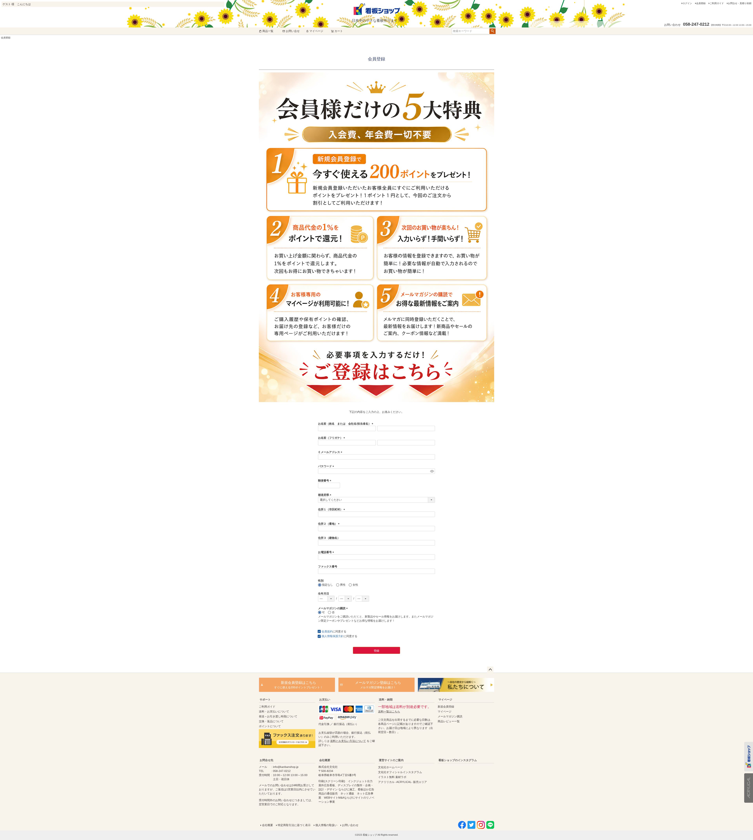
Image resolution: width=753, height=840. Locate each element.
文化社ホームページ (390, 767)
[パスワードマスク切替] (432, 471)
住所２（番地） (329, 523)
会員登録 (701, 3)
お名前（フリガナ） (332, 437)
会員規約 (327, 631)
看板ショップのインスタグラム (457, 760)
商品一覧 (267, 31)
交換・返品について (271, 721)
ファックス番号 (327, 566)
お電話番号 (326, 552)
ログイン (687, 3)
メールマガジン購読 (450, 716)
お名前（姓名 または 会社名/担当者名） (346, 423)
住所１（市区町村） (332, 509)
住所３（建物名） (329, 537)
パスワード (326, 466)
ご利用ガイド (717, 3)
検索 (492, 31)
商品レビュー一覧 (449, 721)
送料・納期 (386, 699)
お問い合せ (293, 31)
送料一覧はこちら (389, 711)
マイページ (316, 31)
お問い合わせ (350, 825)
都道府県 (325, 494)
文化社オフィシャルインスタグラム (400, 772)
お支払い (324, 699)
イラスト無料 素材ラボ (392, 777)
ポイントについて (270, 726)
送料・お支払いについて (274, 711)
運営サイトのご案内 (391, 760)
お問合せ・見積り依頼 (739, 3)
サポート (265, 699)
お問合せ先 (266, 760)
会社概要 (324, 760)
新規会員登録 (446, 706)
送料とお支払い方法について (348, 740)
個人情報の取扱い (326, 825)
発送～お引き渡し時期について (278, 716)
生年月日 (323, 593)
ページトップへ (490, 670)
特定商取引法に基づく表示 (294, 825)
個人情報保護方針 (333, 636)
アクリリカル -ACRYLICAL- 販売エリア (402, 781)
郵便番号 (325, 480)
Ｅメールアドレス (331, 452)
